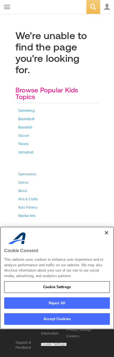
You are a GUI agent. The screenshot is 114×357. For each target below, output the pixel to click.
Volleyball (25, 152)
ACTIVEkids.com (32, 7)
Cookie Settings (57, 287)
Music (22, 191)
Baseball (25, 127)
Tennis (23, 144)
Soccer (23, 136)
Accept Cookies (57, 319)
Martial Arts (27, 216)
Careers (72, 336)
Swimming (26, 111)
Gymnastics (27, 174)
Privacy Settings (79, 330)
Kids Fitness (27, 207)
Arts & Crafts (28, 199)
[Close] (106, 233)
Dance (23, 182)
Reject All (57, 303)
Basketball (26, 119)
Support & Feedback (23, 345)
